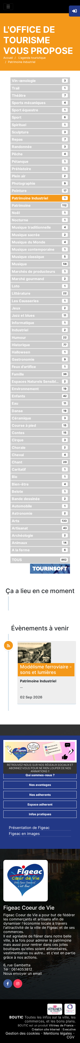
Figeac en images (24, 833)
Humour (39, 337)
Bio (39, 476)
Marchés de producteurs (39, 271)
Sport (39, 117)
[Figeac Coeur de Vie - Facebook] (7, 983)
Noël (39, 212)
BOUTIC (16, 1017)
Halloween (39, 352)
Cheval (39, 455)
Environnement (39, 389)
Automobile (39, 506)
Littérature (39, 293)
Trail (39, 88)
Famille (39, 374)
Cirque (39, 440)
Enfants (39, 396)
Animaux (39, 542)
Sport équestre (39, 110)
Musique (39, 264)
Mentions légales (58, 1033)
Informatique (39, 322)
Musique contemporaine (39, 249)
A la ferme (39, 550)
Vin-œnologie (39, 80)
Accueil (8, 57)
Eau (39, 403)
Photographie (39, 183)
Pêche (39, 154)
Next (68, 752)
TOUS (39, 560)
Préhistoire (39, 169)
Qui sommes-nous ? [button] (40, 775)
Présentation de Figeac (29, 827)
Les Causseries (39, 301)
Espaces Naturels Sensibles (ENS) (41, 381)
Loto (39, 286)
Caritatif (39, 469)
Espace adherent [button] (40, 804)
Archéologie (39, 535)
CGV (70, 1037)
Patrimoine (39, 205)
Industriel (39, 330)
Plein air (39, 176)
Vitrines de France (61, 1025)
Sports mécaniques (39, 103)
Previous (11, 752)
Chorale (39, 447)
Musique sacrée (39, 235)
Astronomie (39, 513)
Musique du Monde (39, 242)
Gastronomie (39, 359)
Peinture (39, 190)
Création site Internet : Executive (54, 1029)
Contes (39, 432)
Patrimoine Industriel (39, 198)
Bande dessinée (39, 499)
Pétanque (39, 161)
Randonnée (39, 146)
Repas (39, 139)
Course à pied (39, 425)
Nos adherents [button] (40, 794)
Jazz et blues (39, 315)
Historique (39, 345)
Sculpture (39, 132)
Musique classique (39, 256)
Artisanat (39, 528)
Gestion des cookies (23, 1033)
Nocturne (39, 220)
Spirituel (39, 125)
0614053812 (21, 969)
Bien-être (39, 484)
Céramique (39, 418)
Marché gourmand (39, 279)
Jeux (39, 308)
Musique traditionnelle (39, 227)
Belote (39, 491)
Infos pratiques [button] (40, 814)
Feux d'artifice (39, 366)
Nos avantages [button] (40, 785)
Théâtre (39, 95)
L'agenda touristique (32, 57)
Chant (39, 462)
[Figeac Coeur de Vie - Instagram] (17, 983)
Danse (39, 411)
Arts (39, 521)
